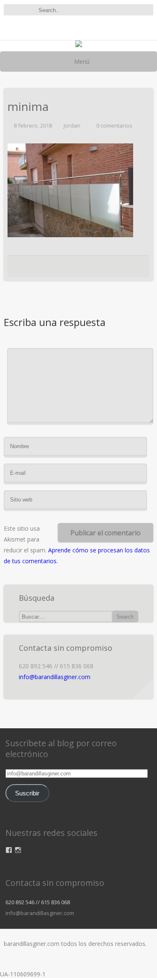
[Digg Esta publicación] (76, 268)
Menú (81, 61)
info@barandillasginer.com (54, 677)
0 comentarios (114, 125)
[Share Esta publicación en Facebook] (37, 268)
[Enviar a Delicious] (61, 268)
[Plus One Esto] (104, 268)
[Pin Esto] (117, 268)
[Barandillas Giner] (78, 45)
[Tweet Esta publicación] (48, 268)
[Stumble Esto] (91, 268)
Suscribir (27, 793)
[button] (70, 190)
